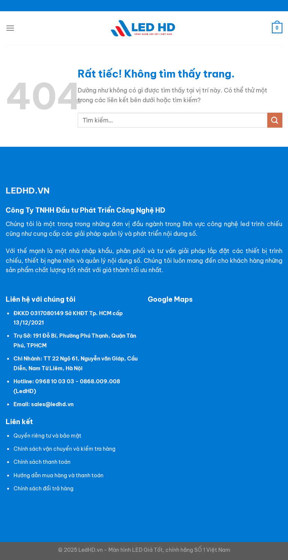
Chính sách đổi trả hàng (44, 488)
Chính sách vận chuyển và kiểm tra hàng (65, 448)
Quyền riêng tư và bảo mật (47, 435)
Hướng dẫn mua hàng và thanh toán (59, 475)
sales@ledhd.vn (52, 404)
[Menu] (10, 28)
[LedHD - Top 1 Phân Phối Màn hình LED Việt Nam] (144, 28)
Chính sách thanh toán (42, 462)
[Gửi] (274, 120)
